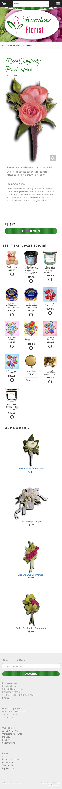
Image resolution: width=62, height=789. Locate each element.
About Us (6, 756)
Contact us (7, 762)
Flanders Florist (31, 25)
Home (4, 45)
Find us (5, 698)
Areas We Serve (10, 731)
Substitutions (8, 743)
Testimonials (8, 765)
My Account (8, 768)
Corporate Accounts (12, 734)
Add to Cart (31, 231)
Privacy (6, 740)
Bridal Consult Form (11, 759)
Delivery (6, 737)
